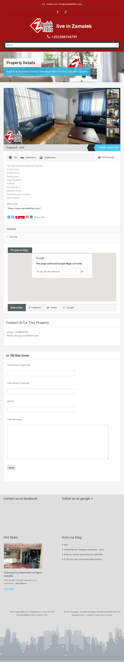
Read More (21, 583)
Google (70, 307)
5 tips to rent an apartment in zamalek (83, 554)
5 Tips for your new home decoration (82, 559)
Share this (39, 217)
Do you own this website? (48, 272)
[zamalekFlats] (62, 25)
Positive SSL (41, 615)
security (13, 236)
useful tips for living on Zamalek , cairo (84, 549)
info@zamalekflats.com (70, 4)
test (66, 545)
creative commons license (98, 615)
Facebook (36, 307)
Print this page (108, 157)
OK (81, 271)
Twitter (54, 307)
